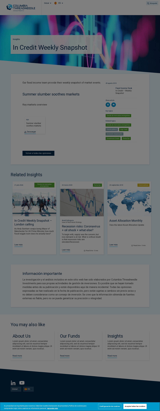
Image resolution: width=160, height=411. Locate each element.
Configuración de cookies (110, 406)
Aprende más (52, 408)
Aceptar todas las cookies (135, 406)
